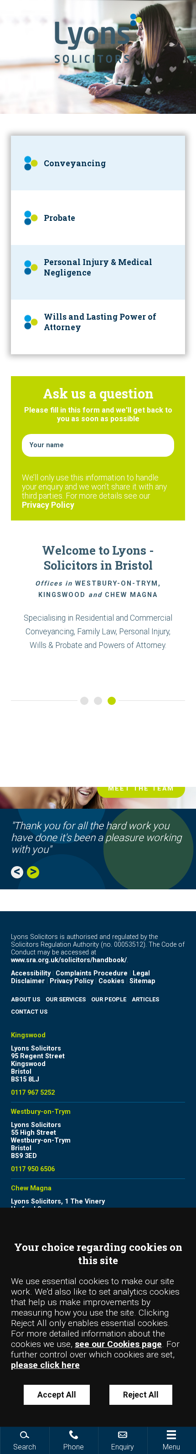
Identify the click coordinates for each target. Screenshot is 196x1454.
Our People (108, 999)
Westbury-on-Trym (41, 1112)
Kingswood (28, 1035)
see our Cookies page (118, 1344)
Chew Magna (31, 1188)
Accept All (56, 1394)
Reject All (141, 1394)
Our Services (66, 999)
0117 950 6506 (33, 1169)
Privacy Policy (48, 505)
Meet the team (141, 788)
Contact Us (29, 1011)
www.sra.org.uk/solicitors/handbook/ (69, 960)
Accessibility (31, 973)
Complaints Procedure (92, 973)
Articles (145, 999)
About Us (25, 999)
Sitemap (142, 981)
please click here (45, 1365)
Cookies (111, 981)
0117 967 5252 (33, 1093)
